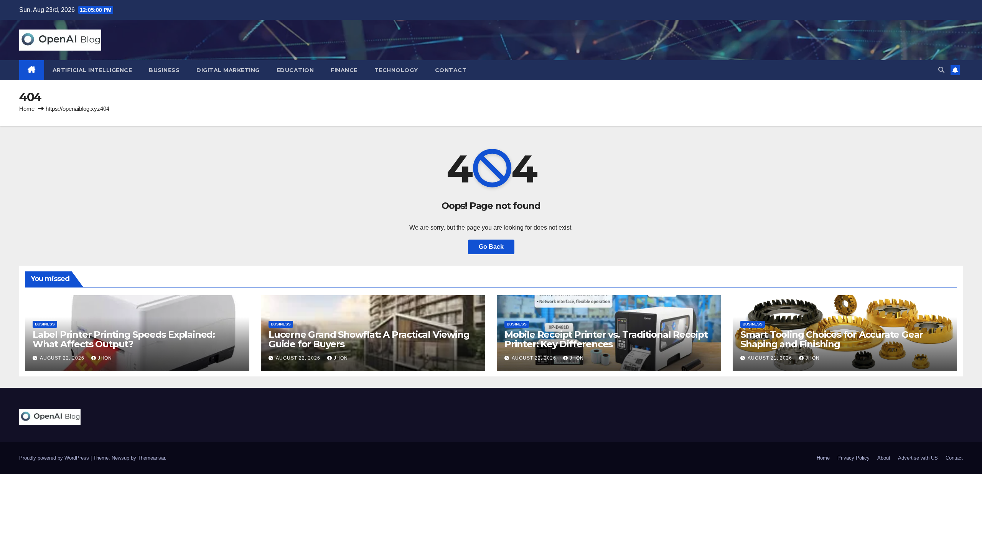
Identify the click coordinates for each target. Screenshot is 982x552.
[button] (941, 70)
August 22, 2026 (63, 358)
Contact (451, 70)
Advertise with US (918, 458)
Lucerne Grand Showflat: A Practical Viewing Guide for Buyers (369, 339)
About (883, 458)
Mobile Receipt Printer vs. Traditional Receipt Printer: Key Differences (606, 339)
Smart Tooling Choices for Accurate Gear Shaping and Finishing (831, 339)
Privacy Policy (853, 458)
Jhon (105, 358)
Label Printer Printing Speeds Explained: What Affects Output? (124, 339)
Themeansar (151, 458)
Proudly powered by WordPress (55, 458)
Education (295, 70)
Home (27, 108)
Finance (344, 70)
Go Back (491, 246)
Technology (396, 70)
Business (164, 70)
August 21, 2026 (771, 358)
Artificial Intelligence (92, 70)
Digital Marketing (228, 70)
